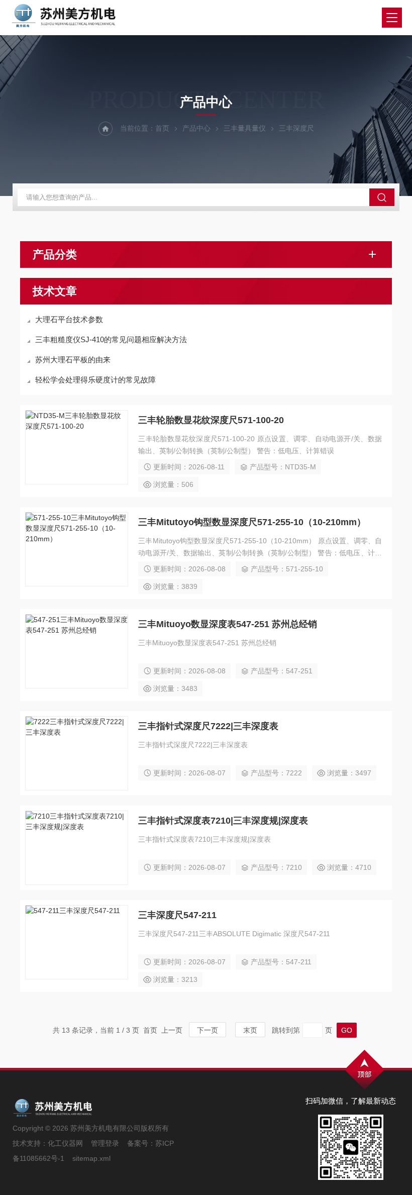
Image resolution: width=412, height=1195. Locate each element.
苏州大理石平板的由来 (73, 359)
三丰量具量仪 (245, 128)
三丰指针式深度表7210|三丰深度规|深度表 (223, 821)
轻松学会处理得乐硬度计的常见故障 (95, 379)
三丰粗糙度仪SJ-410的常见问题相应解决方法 (111, 339)
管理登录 (105, 1143)
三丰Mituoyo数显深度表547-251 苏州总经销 (227, 624)
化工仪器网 (65, 1143)
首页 (162, 128)
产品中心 (196, 128)
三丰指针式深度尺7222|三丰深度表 (208, 726)
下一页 (207, 1030)
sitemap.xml (91, 1158)
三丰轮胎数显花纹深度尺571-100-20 (211, 420)
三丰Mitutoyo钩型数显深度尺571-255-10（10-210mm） (252, 522)
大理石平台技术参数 (69, 319)
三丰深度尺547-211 (177, 915)
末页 (250, 1030)
